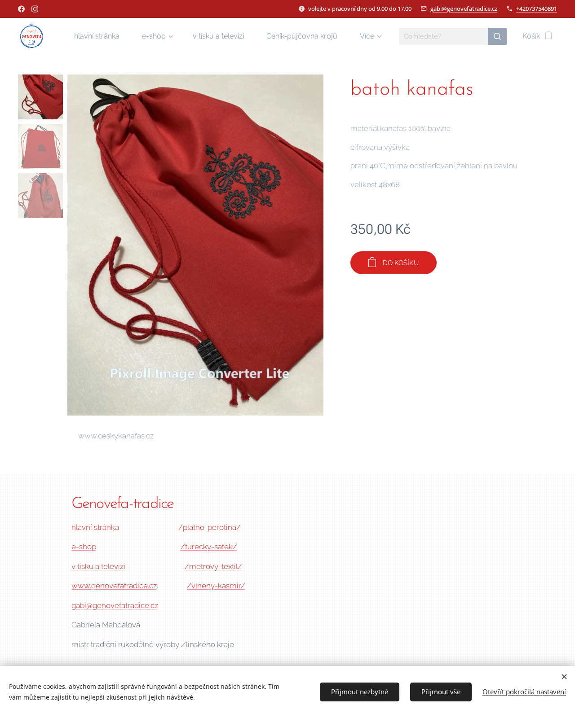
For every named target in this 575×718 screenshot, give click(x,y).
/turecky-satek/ (209, 546)
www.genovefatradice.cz (114, 585)
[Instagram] (34, 9)
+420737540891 (536, 8)
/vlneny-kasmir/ (216, 585)
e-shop (83, 546)
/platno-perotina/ (209, 527)
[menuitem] (101, 36)
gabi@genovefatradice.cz (463, 8)
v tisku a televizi (98, 566)
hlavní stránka (95, 527)
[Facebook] (21, 9)
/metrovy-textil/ (213, 566)
